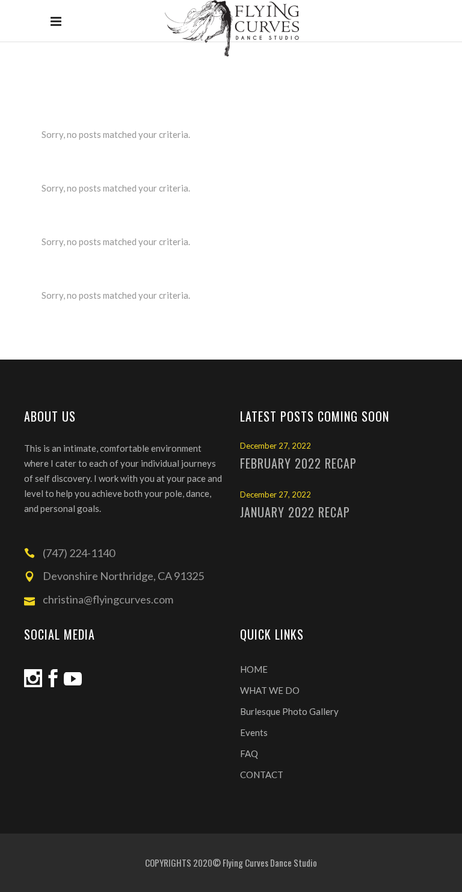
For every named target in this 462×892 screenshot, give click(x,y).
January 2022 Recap (295, 512)
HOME (254, 669)
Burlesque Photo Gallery (289, 711)
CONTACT (261, 774)
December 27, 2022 (275, 446)
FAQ (249, 753)
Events (254, 732)
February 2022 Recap (298, 463)
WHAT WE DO (270, 690)
